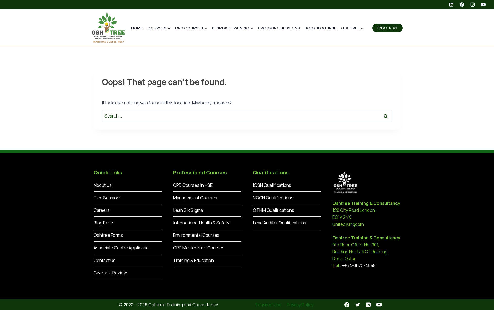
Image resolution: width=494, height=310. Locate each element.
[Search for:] (247, 116)
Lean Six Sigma (188, 210)
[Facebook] (461, 4)
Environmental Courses (196, 235)
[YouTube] (483, 4)
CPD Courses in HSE (193, 185)
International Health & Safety (201, 223)
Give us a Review (110, 273)
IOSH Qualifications (272, 185)
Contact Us (105, 260)
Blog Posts (104, 223)
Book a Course (321, 28)
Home (137, 28)
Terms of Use (268, 305)
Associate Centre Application (122, 248)
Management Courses (195, 198)
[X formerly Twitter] (357, 304)
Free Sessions (108, 198)
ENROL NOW (387, 28)
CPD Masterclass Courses (198, 248)
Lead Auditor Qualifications (279, 223)
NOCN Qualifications (273, 198)
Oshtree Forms (108, 235)
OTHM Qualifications (273, 210)
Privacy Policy (300, 305)
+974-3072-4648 (359, 266)
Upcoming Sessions (279, 28)
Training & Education (193, 260)
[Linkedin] (451, 4)
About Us (103, 185)
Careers (102, 210)
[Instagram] (472, 4)
